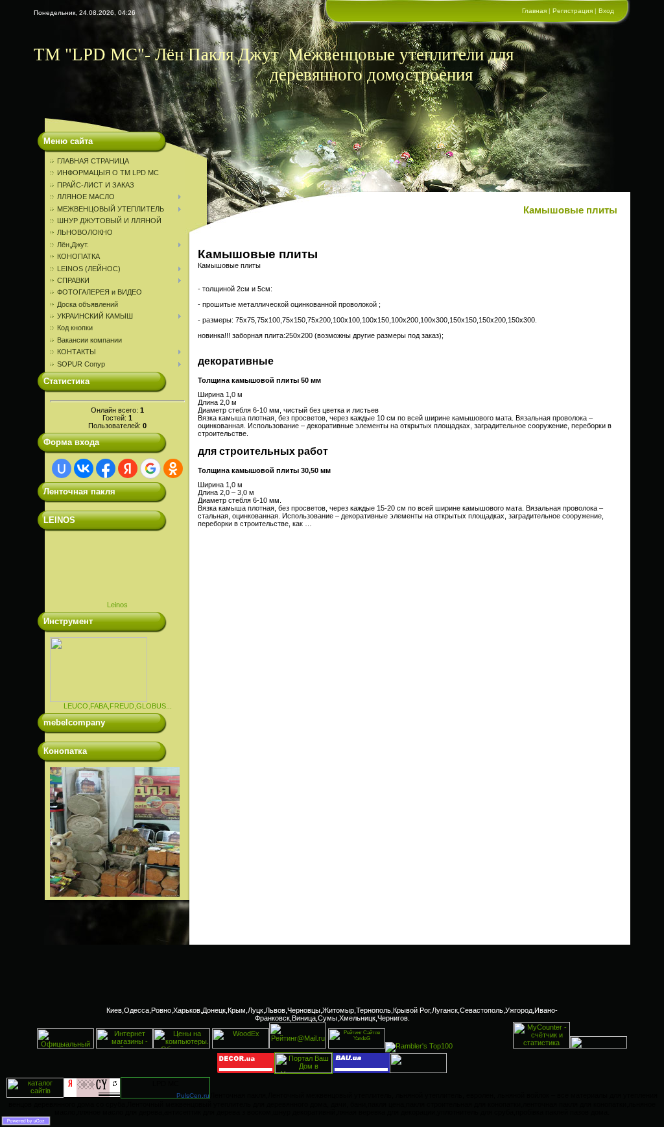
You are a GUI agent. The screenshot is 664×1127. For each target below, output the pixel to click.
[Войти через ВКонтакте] (83, 468)
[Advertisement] (332, 974)
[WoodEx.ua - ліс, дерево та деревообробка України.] (240, 1046)
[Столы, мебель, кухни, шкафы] (245, 1070)
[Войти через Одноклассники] (173, 468)
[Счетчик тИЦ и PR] (92, 1095)
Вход (606, 10)
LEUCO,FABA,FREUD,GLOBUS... (118, 706)
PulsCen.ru (192, 1095)
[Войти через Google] (150, 468)
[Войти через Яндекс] (127, 468)
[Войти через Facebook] (105, 468)
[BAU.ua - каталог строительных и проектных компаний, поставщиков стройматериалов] (361, 1070)
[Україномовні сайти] (35, 1095)
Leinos (117, 605)
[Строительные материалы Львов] (598, 1046)
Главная (534, 10)
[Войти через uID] (61, 468)
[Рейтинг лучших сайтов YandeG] (356, 1047)
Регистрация (572, 10)
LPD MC (165, 1083)
